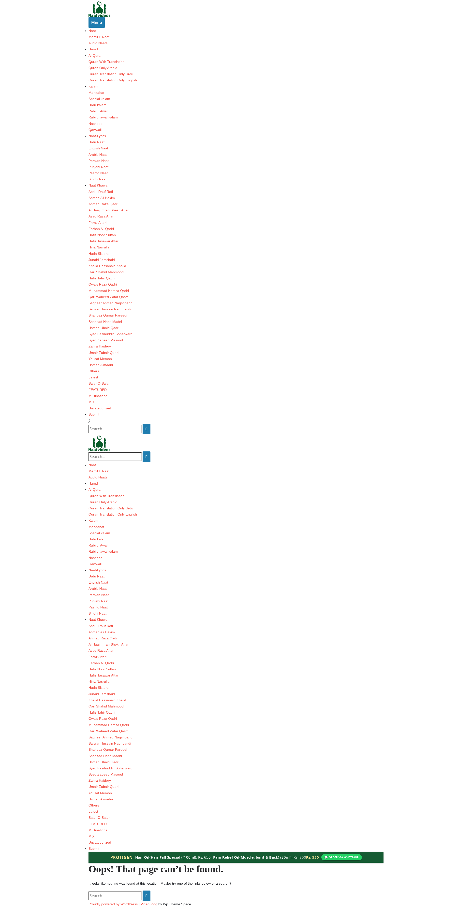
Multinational (98, 396)
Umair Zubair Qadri (103, 353)
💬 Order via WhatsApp (341, 857)
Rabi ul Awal (97, 111)
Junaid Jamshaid (101, 260)
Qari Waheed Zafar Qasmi (108, 297)
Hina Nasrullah (99, 247)
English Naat (98, 148)
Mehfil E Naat (98, 37)
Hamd (93, 49)
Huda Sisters (98, 254)
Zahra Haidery (99, 346)
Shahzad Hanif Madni (105, 322)
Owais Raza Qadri (102, 284)
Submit (93, 414)
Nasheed (95, 124)
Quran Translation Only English (112, 80)
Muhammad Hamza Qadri (108, 291)
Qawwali (95, 130)
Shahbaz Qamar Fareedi (107, 315)
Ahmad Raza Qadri (103, 204)
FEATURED (97, 390)
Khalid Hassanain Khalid (107, 266)
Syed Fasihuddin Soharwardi (110, 334)
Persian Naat (98, 161)
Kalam (93, 86)
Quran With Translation (106, 62)
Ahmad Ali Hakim (101, 198)
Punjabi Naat (98, 167)
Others (93, 371)
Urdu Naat (96, 142)
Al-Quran (95, 56)
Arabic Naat (97, 155)
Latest (93, 377)
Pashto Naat (98, 173)
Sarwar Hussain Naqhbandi (109, 309)
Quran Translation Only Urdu (110, 74)
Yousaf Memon (100, 359)
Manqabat (96, 93)
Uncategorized (99, 408)
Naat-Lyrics (97, 136)
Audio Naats (97, 43)
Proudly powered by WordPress (113, 904)
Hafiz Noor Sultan (102, 235)
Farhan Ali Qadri (101, 229)
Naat (92, 31)
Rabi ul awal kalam (103, 117)
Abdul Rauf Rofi (100, 192)
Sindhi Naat (97, 179)
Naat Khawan (98, 185)
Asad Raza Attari (101, 216)
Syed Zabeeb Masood (105, 340)
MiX (91, 402)
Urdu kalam (97, 105)
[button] (236, 421)
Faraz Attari (97, 223)
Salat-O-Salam (99, 383)
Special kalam (99, 99)
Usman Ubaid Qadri (103, 328)
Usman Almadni (100, 365)
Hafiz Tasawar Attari (103, 241)
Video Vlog (149, 904)
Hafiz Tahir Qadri (101, 278)
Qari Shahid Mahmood (106, 272)
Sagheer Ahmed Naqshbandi (110, 303)
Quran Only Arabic (102, 68)
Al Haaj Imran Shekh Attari (108, 210)
